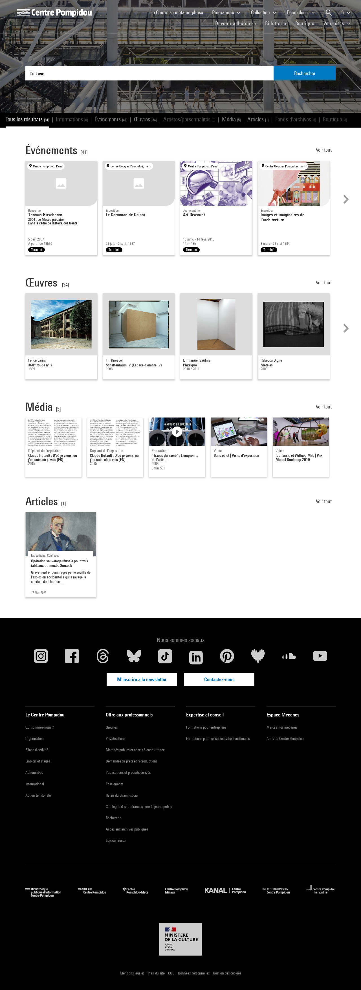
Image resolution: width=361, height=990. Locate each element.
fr (343, 12)
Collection (261, 12)
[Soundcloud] (289, 657)
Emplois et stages (37, 761)
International (34, 784)
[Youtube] (320, 657)
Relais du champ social (122, 795)
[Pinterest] (227, 657)
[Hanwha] (321, 895)
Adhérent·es (34, 772)
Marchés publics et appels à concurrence (135, 750)
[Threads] (102, 657)
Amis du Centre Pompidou (285, 738)
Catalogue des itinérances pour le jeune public (139, 806)
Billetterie (275, 23)
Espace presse (116, 840)
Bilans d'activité (36, 750)
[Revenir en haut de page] (347, 976)
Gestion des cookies (227, 973)
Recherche (113, 818)
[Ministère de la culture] (180, 939)
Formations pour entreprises (206, 727)
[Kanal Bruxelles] (229, 895)
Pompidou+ (298, 12)
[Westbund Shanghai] (280, 895)
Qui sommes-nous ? (39, 727)
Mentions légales (132, 973)
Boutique (307, 23)
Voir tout (324, 150)
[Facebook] (71, 657)
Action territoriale (38, 795)
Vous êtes (334, 23)
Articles (257, 119)
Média (231, 119)
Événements (110, 119)
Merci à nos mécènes (282, 727)
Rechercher (304, 73)
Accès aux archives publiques (127, 829)
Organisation (34, 738)
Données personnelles (194, 973)
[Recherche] (329, 12)
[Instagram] (40, 657)
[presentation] (345, 199)
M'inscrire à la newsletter (142, 679)
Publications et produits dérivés (128, 772)
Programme (223, 12)
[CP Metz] (140, 895)
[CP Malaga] (180, 895)
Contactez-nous (219, 679)
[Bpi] (47, 895)
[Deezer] (258, 657)
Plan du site (157, 973)
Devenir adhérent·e (238, 23)
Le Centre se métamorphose (179, 12)
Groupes (112, 727)
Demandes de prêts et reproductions (131, 761)
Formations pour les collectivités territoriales (218, 738)
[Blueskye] (133, 657)
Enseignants (114, 784)
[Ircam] (96, 895)
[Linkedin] (196, 657)
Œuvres (145, 119)
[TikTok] (164, 657)
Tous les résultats (27, 119)
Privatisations (115, 738)
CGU (171, 973)
